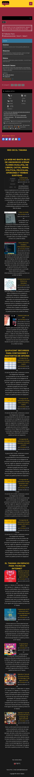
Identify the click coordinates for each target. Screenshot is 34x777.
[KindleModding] (10, 183)
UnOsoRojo (22, 180)
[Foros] (3, 22)
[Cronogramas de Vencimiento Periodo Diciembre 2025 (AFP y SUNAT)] (10, 444)
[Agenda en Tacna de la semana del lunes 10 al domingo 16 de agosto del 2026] (10, 679)
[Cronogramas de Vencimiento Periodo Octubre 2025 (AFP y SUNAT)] (10, 525)
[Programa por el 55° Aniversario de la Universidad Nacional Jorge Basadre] (10, 614)
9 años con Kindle (23, 212)
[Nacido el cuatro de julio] (10, 320)
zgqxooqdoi (23, 115)
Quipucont (7, 76)
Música (5, 58)
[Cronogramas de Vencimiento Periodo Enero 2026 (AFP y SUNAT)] (10, 403)
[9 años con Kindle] (10, 217)
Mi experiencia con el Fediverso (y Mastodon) (24, 281)
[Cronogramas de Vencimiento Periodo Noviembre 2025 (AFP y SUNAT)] (10, 485)
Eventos (6, 45)
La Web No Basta (9, 75)
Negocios (6, 51)
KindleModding (23, 178)
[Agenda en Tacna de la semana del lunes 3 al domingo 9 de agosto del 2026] (10, 718)
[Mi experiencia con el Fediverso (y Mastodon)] (10, 284)
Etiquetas (7, 119)
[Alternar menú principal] (30, 3)
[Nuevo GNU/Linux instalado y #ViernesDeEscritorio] (10, 248)
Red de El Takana (9, 65)
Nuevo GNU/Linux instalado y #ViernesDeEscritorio (23, 244)
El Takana (10, 563)
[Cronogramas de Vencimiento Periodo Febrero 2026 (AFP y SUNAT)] (10, 363)
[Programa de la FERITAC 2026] (10, 649)
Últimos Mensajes (9, 117)
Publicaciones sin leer (21, 117)
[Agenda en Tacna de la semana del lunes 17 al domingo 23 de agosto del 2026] (10, 576)
